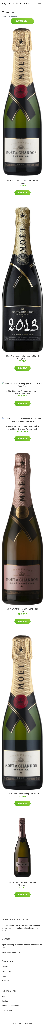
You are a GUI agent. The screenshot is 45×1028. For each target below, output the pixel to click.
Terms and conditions (10, 1006)
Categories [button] (22, 21)
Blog (4, 996)
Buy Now (22, 193)
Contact (5, 1001)
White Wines (7, 980)
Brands (5, 967)
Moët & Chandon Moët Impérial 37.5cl (22, 794)
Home (4, 16)
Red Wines (6, 971)
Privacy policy (7, 1010)
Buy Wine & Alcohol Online (16, 3)
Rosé (4, 976)
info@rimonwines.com (11, 953)
